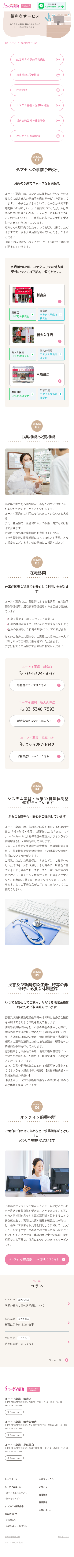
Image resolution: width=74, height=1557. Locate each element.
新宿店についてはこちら (31, 685)
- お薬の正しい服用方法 (16, 1525)
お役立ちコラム (46, 1479)
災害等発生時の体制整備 (31, 120)
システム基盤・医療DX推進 (32, 105)
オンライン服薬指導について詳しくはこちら (34, 1259)
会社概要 (43, 1495)
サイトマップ (63, 1537)
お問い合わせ (45, 1510)
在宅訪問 (21, 90)
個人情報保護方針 (12, 1537)
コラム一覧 (55, 1360)
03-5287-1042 (40, 744)
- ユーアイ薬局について (16, 1493)
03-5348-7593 (39, 709)
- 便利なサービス (13, 1498)
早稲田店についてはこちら (33, 756)
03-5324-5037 (40, 673)
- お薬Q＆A (10, 1520)
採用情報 (43, 1502)
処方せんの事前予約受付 (31, 59)
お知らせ (43, 1487)
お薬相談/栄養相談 (27, 74)
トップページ (11, 1479)
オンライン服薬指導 (28, 136)
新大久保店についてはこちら (34, 721)
